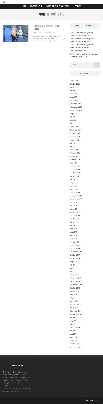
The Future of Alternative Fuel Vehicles (45, 27)
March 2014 (74, 340)
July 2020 (73, 179)
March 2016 (74, 301)
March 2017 (74, 275)
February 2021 (75, 166)
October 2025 (75, 84)
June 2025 (73, 94)
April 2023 (73, 123)
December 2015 (75, 311)
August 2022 (74, 140)
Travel (55, 6)
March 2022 (74, 150)
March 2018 (74, 238)
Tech (67, 6)
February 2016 (75, 304)
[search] (97, 65)
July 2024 (73, 117)
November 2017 (76, 252)
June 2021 (73, 163)
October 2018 (75, 219)
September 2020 (76, 173)
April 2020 (73, 186)
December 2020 (75, 169)
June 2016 (73, 294)
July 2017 (73, 265)
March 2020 (74, 189)
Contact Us (35, 6)
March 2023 (74, 127)
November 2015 (76, 314)
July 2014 (73, 331)
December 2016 (75, 281)
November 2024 (76, 107)
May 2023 (73, 120)
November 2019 (76, 196)
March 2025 (74, 100)
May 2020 (73, 183)
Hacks (48, 6)
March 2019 (74, 209)
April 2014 (73, 337)
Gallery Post (81, 51)
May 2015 (73, 321)
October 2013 (75, 344)
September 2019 (76, 199)
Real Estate (76, 6)
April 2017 (73, 271)
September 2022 (76, 136)
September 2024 (76, 110)
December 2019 (75, 192)
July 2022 (73, 143)
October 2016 (75, 288)
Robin (72, 54)
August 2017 (74, 261)
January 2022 (75, 156)
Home (86, 400)
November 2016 (76, 285)
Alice (71, 33)
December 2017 (75, 248)
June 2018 (73, 229)
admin (34, 32)
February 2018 (75, 242)
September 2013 (76, 347)
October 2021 (75, 160)
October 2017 (75, 255)
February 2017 (75, 278)
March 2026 (74, 81)
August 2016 (74, 291)
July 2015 (73, 317)
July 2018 (73, 225)
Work (61, 6)
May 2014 (73, 334)
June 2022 (73, 146)
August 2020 (74, 176)
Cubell (72, 39)
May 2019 (73, 202)
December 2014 (75, 327)
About (26, 6)
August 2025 (74, 87)
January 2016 (75, 308)
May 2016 (73, 298)
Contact (97, 400)
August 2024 (74, 113)
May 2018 (73, 232)
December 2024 (75, 104)
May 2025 (73, 97)
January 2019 (75, 212)
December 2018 (75, 215)
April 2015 (73, 324)
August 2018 (74, 222)
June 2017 (73, 268)
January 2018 (75, 245)
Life (43, 6)
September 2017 (76, 258)
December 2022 (75, 130)
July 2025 (73, 90)
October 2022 (75, 133)
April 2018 (73, 235)
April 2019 (73, 206)
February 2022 (75, 153)
